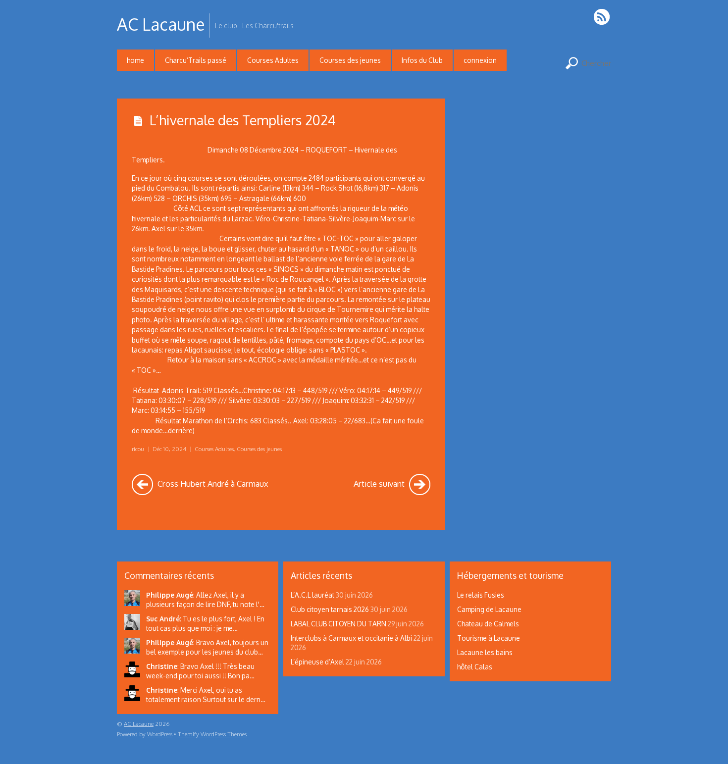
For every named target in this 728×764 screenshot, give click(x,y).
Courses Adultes (273, 60)
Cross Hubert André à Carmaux (212, 483)
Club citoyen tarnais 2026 (330, 609)
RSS (602, 16)
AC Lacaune (139, 723)
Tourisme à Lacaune (488, 638)
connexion (480, 60)
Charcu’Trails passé (195, 60)
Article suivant (380, 483)
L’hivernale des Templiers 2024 (243, 119)
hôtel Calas (474, 666)
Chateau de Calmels (488, 623)
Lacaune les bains (485, 652)
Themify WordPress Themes (212, 734)
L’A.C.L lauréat (312, 595)
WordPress (159, 734)
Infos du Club (422, 60)
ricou (138, 449)
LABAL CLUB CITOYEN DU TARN (338, 623)
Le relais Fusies (480, 595)
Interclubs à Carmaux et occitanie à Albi (351, 638)
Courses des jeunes (350, 60)
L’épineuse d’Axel (317, 662)
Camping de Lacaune (489, 609)
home (135, 60)
